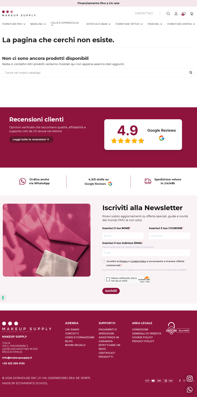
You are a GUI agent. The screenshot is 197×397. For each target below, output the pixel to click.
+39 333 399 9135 (13, 363)
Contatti (72, 333)
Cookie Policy (138, 261)
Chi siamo (72, 329)
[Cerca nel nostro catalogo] (191, 72)
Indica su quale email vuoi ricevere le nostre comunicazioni (128, 247)
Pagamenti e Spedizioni (108, 331)
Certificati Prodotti (107, 354)
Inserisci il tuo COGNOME (165, 228)
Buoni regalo (75, 345)
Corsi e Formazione (79, 337)
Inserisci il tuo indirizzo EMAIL (122, 243)
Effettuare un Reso (109, 347)
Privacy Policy (143, 341)
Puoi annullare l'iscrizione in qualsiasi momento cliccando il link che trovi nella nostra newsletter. (144, 270)
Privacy (123, 261)
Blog (69, 341)
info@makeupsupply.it (17, 357)
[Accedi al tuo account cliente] (176, 13)
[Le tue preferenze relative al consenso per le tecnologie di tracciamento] (3, 298)
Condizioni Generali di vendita (146, 331)
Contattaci (144, 13)
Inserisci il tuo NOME (116, 228)
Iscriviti (111, 291)
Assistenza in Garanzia (109, 339)
